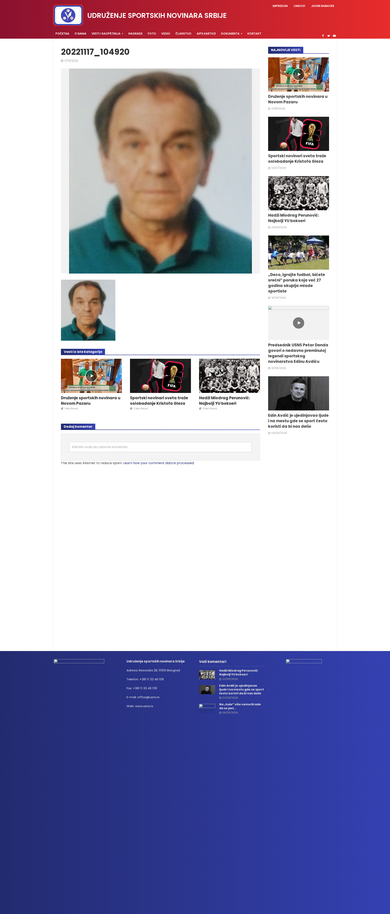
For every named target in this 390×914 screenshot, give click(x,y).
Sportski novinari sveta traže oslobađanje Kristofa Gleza (159, 400)
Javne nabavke (322, 6)
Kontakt (254, 34)
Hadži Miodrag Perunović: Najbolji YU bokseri (224, 400)
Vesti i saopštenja (106, 34)
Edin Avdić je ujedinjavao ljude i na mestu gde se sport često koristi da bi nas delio (298, 421)
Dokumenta (230, 34)
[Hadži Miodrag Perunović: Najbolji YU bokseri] (229, 375)
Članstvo (183, 34)
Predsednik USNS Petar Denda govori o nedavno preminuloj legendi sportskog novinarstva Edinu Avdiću (298, 353)
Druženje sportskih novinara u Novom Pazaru (90, 400)
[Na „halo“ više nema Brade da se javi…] (207, 708)
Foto (152, 34)
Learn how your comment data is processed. (158, 463)
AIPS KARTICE (206, 34)
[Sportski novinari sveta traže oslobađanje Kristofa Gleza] (160, 375)
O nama (80, 34)
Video (165, 34)
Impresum (280, 6)
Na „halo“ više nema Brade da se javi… (240, 706)
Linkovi (299, 6)
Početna (62, 34)
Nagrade (135, 34)
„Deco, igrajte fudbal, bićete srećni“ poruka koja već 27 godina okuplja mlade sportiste (296, 283)
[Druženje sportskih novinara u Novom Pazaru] (91, 375)
